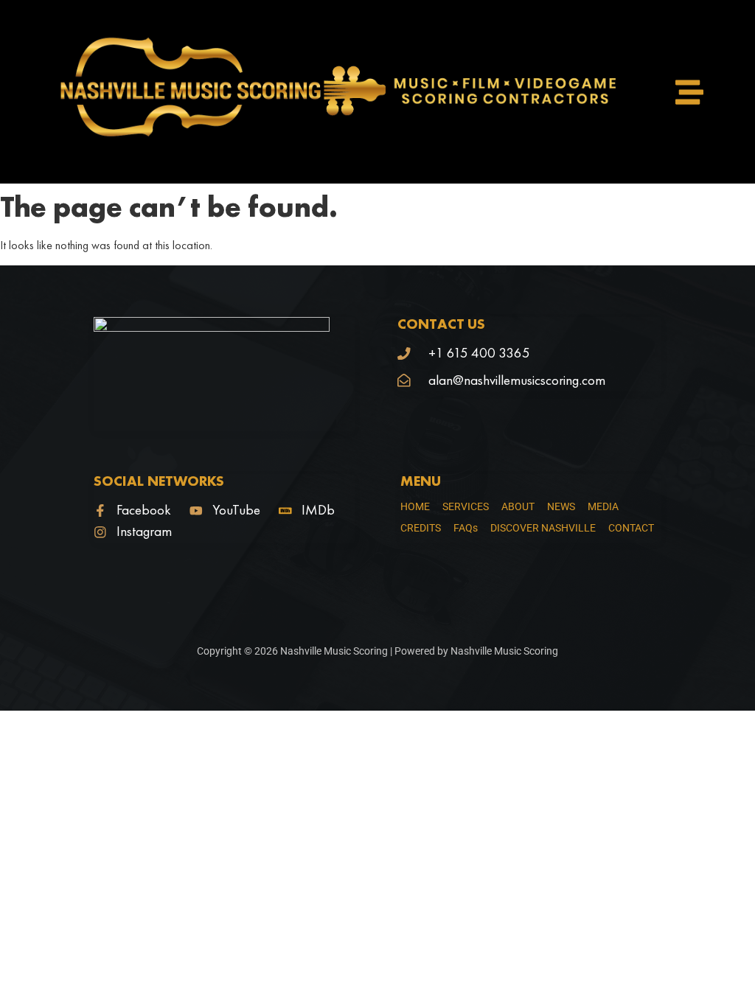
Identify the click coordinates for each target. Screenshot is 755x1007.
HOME (415, 506)
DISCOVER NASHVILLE (543, 528)
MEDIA (603, 506)
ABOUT (518, 506)
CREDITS (420, 528)
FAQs (465, 528)
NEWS (561, 506)
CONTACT (631, 528)
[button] (689, 92)
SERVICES (465, 506)
